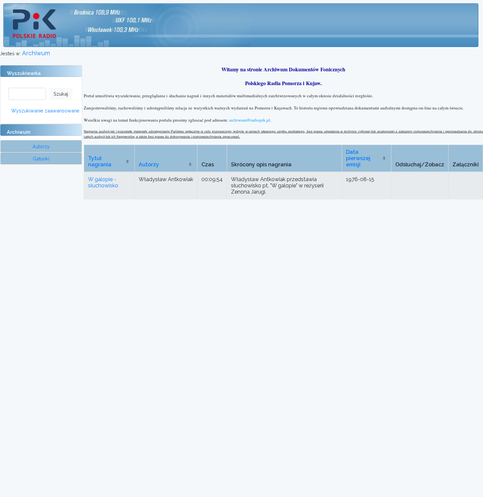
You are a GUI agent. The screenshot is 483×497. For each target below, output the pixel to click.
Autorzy (149, 164)
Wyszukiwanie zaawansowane (45, 110)
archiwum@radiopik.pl (249, 120)
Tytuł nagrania (99, 161)
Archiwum (36, 53)
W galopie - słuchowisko (103, 182)
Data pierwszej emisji (358, 158)
